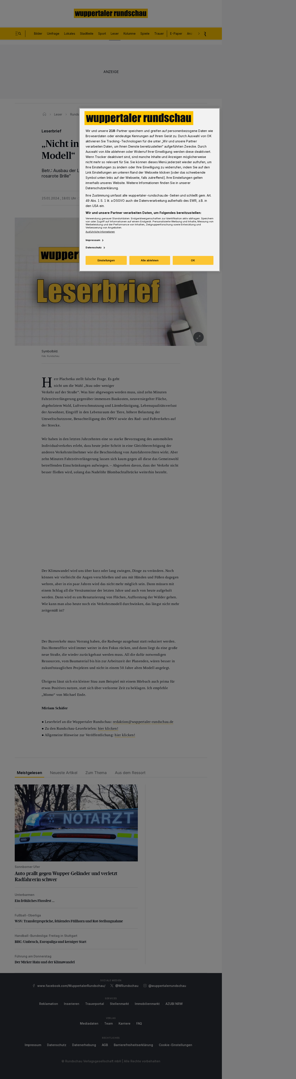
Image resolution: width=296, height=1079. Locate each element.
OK (193, 260)
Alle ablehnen (149, 260)
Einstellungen (106, 260)
